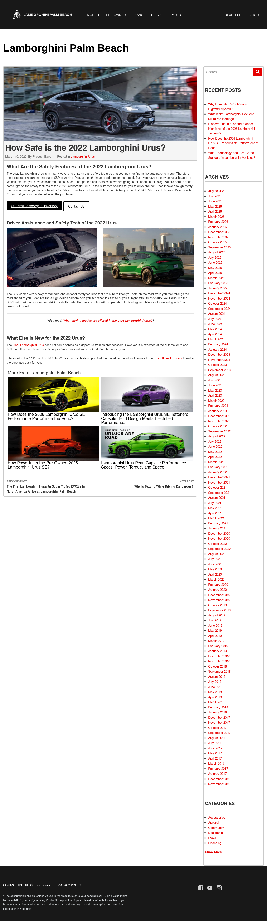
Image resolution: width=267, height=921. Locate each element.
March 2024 (216, 339)
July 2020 (214, 559)
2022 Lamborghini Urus (28, 345)
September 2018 (219, 671)
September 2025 (219, 247)
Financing (214, 842)
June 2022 (215, 446)
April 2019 (215, 635)
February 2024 (218, 344)
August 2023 (216, 375)
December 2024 (219, 293)
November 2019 (219, 599)
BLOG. (29, 885)
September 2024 (219, 308)
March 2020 (216, 579)
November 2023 (219, 359)
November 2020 (219, 538)
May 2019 (215, 630)
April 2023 (215, 395)
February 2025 (218, 283)
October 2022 (217, 426)
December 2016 (219, 778)
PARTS (176, 15)
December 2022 (219, 415)
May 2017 (215, 753)
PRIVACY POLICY (69, 885)
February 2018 (218, 707)
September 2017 (219, 732)
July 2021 (214, 502)
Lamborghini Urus (83, 156)
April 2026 (215, 211)
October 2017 (217, 727)
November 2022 (219, 421)
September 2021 (219, 492)
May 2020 (215, 569)
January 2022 (217, 472)
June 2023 (215, 385)
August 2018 (216, 676)
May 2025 (215, 267)
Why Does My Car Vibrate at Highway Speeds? (227, 106)
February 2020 (218, 584)
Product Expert (43, 156)
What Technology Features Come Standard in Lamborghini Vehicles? (231, 155)
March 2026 (216, 216)
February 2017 (218, 768)
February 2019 (218, 646)
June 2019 (215, 625)
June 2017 (215, 748)
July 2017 (214, 743)
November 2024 (219, 298)
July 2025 (214, 257)
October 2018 (217, 666)
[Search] (257, 72)
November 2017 (219, 722)
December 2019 (219, 594)
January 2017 (217, 773)
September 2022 (219, 431)
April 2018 (215, 697)
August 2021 (216, 497)
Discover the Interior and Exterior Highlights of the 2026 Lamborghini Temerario (231, 128)
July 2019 (214, 620)
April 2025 (215, 272)
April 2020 (215, 574)
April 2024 (215, 334)
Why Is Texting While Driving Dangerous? (164, 483)
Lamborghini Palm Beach (66, 48)
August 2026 (216, 191)
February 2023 (218, 405)
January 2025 (217, 288)
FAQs (212, 837)
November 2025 (219, 237)
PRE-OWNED (116, 15)
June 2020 (215, 564)
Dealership (215, 832)
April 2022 (215, 456)
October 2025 (217, 242)
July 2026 (214, 196)
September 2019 (219, 610)
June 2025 (215, 262)
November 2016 (219, 783)
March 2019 (216, 640)
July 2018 (214, 681)
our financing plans (169, 358)
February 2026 (218, 221)
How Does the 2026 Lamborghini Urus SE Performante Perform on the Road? (233, 143)
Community (216, 827)
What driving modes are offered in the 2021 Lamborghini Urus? (108, 320)
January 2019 (217, 651)
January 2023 (217, 410)
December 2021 (219, 477)
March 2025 (216, 278)
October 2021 (217, 487)
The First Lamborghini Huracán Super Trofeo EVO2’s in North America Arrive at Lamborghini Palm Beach (46, 486)
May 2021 (215, 507)
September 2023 (219, 370)
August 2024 (216, 313)
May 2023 (215, 390)
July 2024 (214, 318)
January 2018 (217, 712)
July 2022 (214, 441)
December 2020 (219, 533)
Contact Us (76, 206)
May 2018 (215, 691)
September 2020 (219, 548)
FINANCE (138, 15)
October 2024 (217, 303)
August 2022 (216, 436)
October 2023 (217, 364)
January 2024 (217, 349)
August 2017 (216, 738)
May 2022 (215, 451)
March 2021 (216, 518)
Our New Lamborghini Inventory (34, 205)
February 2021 (218, 523)
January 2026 (217, 226)
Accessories (216, 817)
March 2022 (216, 462)
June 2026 (215, 201)
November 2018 (219, 661)
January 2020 (217, 589)
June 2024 (215, 323)
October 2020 (217, 543)
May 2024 (215, 329)
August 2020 (216, 554)
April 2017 (215, 758)
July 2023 (214, 380)
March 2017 (216, 763)
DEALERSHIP (234, 15)
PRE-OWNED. (46, 885)
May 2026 (215, 206)
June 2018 (215, 686)
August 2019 (216, 615)
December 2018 (219, 656)
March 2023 (216, 400)
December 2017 (219, 717)
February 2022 (218, 467)
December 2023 (219, 354)
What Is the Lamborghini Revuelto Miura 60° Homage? (231, 116)
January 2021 (217, 528)
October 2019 (217, 605)
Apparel (213, 822)
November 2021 (219, 482)
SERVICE (158, 15)
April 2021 (215, 513)
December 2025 (219, 231)
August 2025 (216, 252)
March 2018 (216, 702)
